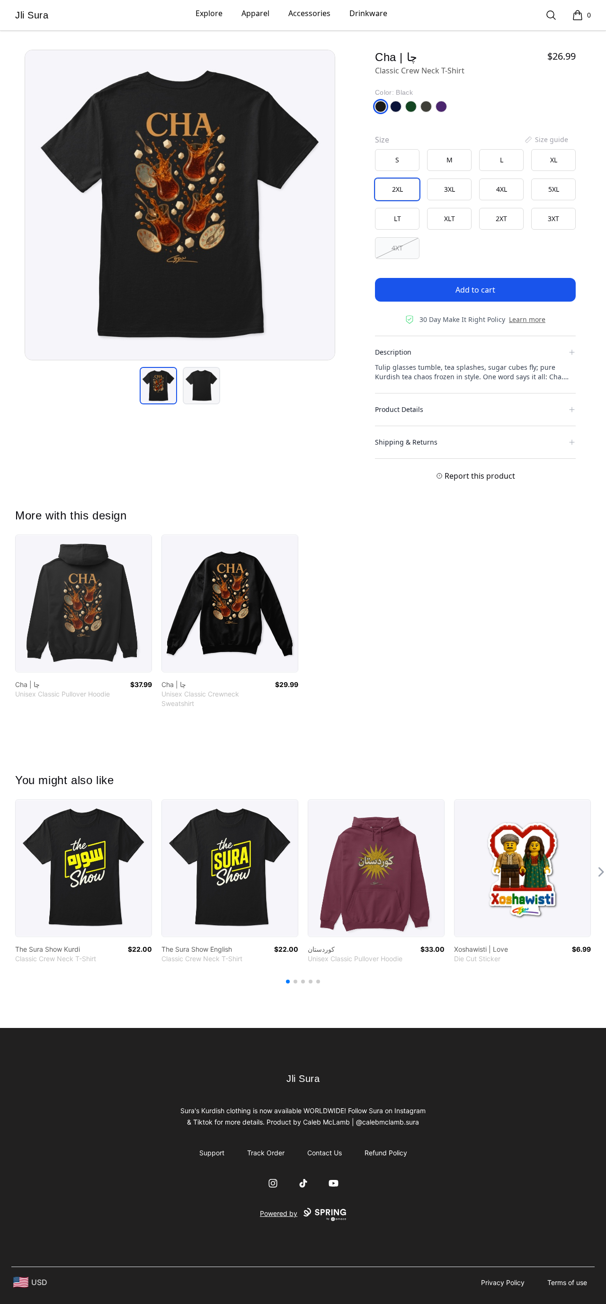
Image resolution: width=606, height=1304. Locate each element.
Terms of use (567, 1282)
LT (397, 218)
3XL (449, 189)
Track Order (266, 1153)
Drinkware (368, 13)
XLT (449, 218)
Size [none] (382, 139)
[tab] (158, 385)
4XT (397, 247)
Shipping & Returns (406, 442)
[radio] (397, 160)
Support (211, 1153)
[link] (84, 603)
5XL (553, 189)
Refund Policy (386, 1153)
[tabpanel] (180, 205)
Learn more (527, 319)
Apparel (255, 13)
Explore (209, 13)
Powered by (278, 1213)
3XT (553, 218)
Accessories (309, 13)
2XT (501, 218)
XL (553, 159)
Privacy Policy (503, 1282)
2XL (397, 189)
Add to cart (475, 290)
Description (393, 352)
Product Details (399, 409)
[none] (546, 139)
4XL (501, 189)
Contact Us (324, 1153)
